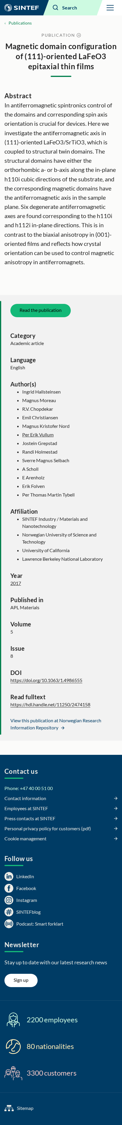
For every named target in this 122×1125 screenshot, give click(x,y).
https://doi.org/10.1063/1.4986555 (46, 680)
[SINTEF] (21, 7)
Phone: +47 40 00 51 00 (28, 788)
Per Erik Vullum (38, 434)
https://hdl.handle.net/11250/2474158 (50, 704)
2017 (15, 583)
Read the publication (41, 310)
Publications (20, 22)
